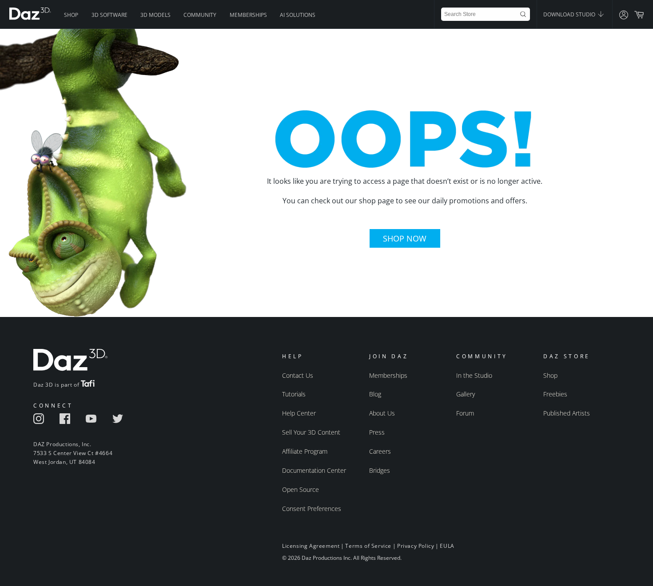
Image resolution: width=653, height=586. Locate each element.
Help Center (299, 413)
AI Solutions (297, 15)
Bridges (379, 470)
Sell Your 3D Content (311, 432)
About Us (382, 413)
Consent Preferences (311, 508)
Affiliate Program (304, 451)
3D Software (109, 15)
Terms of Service (368, 546)
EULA (447, 546)
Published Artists (566, 413)
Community (199, 15)
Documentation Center (314, 470)
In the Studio (474, 375)
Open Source (300, 489)
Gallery (465, 394)
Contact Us (297, 375)
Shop (71, 15)
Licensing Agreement (310, 546)
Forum (465, 413)
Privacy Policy (415, 546)
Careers (380, 451)
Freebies (555, 394)
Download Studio (570, 14)
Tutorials (294, 394)
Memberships (248, 15)
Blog (375, 394)
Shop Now (404, 238)
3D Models (155, 15)
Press (377, 432)
